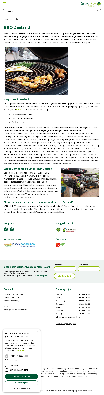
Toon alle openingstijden (66, 323)
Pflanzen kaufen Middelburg (76, 376)
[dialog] (22, 360)
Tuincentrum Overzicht (53, 391)
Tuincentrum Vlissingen (77, 368)
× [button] (38, 332)
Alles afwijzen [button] (21, 383)
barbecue (20, 109)
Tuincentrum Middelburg (75, 374)
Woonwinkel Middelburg (54, 374)
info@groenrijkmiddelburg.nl (15, 309)
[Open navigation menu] (4, 4)
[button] (21, 388)
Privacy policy (68, 391)
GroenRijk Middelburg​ (13, 294)
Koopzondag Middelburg (87, 371)
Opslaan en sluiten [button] (21, 376)
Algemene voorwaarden (83, 391)
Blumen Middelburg (55, 376)
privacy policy (42, 276)
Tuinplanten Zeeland (67, 371)
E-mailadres (83, 265)
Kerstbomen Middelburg (56, 368)
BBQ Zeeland (51, 371)
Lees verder (20, 350)
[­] (6, 229)
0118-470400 (9, 306)
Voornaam (58, 265)
